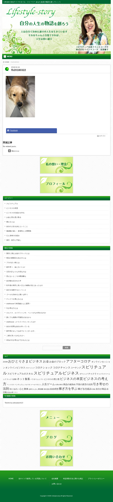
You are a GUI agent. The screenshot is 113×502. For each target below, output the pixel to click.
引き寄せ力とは (12, 308)
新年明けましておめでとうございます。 (21, 331)
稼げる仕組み (85, 388)
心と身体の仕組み (13, 236)
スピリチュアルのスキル (20, 373)
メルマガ (27, 384)
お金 (46, 361)
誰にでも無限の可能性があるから (18, 317)
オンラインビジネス (15, 367)
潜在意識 (47, 389)
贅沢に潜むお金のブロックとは (17, 253)
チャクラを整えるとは (14, 299)
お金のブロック (57, 361)
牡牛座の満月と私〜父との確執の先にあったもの (24, 285)
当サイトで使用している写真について (32, 479)
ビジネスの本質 (12, 208)
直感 (52, 389)
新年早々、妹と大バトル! (15, 267)
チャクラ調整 (12, 379)
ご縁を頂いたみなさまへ (15, 336)
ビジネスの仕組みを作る (15, 213)
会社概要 (55, 479)
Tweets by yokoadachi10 (14, 403)
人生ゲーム (48, 384)
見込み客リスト (12, 392)
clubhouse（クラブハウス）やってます (21, 322)
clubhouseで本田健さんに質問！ (18, 304)
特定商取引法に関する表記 (73, 479)
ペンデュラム (19, 384)
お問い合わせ (57, 484)
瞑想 (56, 389)
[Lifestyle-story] (31, 16)
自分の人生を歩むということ (17, 226)
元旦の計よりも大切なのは (16, 272)
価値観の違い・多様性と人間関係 (18, 231)
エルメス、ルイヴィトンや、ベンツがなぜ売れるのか (26, 313)
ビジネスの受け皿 (52, 379)
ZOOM (5, 362)
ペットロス (10, 384)
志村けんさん (33, 389)
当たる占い (14, 389)
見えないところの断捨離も (16, 276)
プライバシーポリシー (96, 479)
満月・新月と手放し (13, 240)
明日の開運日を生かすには (16, 258)
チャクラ (92, 374)
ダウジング (84, 374)
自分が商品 (101, 389)
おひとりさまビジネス (25, 361)
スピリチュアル (12, 204)
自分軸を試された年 (13, 281)
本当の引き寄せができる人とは (17, 340)
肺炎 (93, 389)
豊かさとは (10, 222)
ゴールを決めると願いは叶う (17, 294)
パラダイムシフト (37, 379)
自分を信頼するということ (16, 290)
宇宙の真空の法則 (84, 384)
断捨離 (40, 389)
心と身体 (23, 389)
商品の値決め (69, 384)
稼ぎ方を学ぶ (68, 388)
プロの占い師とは (13, 263)
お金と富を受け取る (13, 217)
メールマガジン (36, 384)
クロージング (30, 368)
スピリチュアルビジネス (56, 373)
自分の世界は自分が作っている (17, 326)
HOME (7, 62)
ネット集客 (23, 379)
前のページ (15, 151)
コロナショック (44, 367)
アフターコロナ (78, 361)
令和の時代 (59, 384)
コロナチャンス (61, 367)
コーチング (76, 367)
